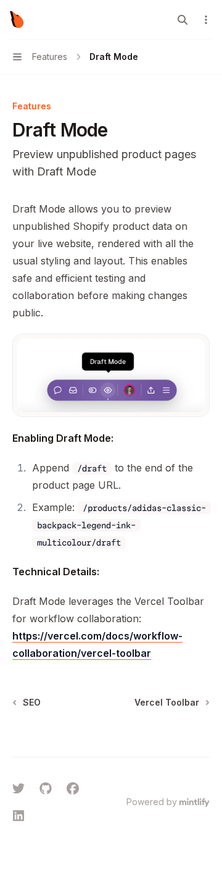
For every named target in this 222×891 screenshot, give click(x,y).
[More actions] (206, 19)
